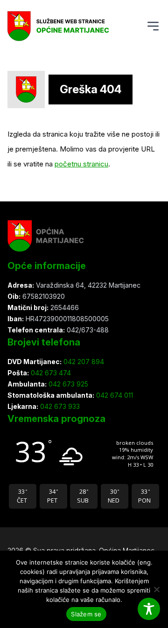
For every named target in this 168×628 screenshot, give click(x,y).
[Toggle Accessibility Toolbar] (149, 609)
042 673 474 (50, 373)
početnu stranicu (81, 163)
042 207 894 (83, 362)
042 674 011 (113, 395)
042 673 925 (67, 384)
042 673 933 (59, 406)
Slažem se (86, 614)
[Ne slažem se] (156, 589)
